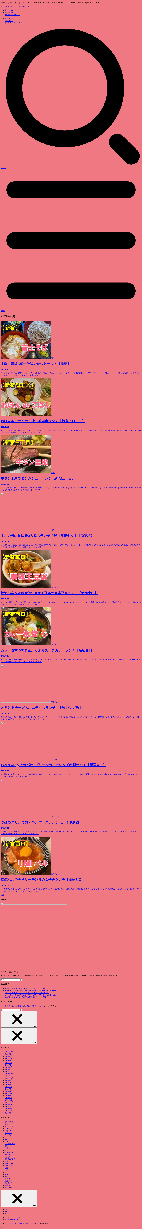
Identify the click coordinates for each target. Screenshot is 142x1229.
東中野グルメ (10, 1159)
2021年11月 (9, 1102)
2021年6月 (8, 1113)
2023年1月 (8, 1071)
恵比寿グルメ (10, 1152)
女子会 (7, 1148)
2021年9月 (8, 1106)
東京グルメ (9, 1161)
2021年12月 (9, 1100)
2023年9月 (8, 1054)
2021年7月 (8, 1111)
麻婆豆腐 (8, 1187)
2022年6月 (8, 1087)
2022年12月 (9, 1074)
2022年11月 (9, 1076)
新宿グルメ (9, 10)
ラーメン (8, 1135)
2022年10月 (9, 1078)
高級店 (7, 1185)
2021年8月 (8, 1109)
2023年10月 (9, 1052)
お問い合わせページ (12, 15)
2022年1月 (8, 1098)
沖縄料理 (8, 1165)
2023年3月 (8, 1067)
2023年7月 (8, 1058)
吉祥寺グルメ (10, 1144)
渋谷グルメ (9, 12)
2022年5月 (8, 1089)
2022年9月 (8, 1080)
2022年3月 (8, 1093)
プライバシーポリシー (13, 1217)
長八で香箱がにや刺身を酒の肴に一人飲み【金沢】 (24, 1006)
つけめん (8, 1131)
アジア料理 (9, 1122)
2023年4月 (8, 1065)
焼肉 (6, 1174)
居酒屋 (7, 1150)
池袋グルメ (9, 1163)
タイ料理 (8, 1128)
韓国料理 (8, 1183)
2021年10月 (9, 1104)
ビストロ (8, 1133)
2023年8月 (8, 1056)
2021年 (7, 1211)
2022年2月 (8, 1095)
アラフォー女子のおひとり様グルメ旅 (15, 6)
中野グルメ (9, 1137)
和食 (6, 1146)
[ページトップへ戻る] (1, 1227)
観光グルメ (9, 1179)
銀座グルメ (9, 1181)
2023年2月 (8, 1069)
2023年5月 (8, 1063)
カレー (7, 1124)
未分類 (7, 1157)
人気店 (7, 1141)
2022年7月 (8, 1085)
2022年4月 (8, 1091)
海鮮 (6, 1170)
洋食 (6, 1168)
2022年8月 (8, 1082)
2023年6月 (8, 1060)
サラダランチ (10, 1126)
